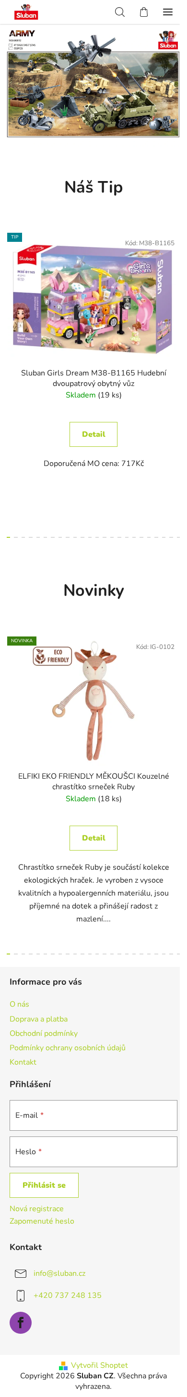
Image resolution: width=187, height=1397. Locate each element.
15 (119, 537)
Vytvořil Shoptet (99, 1365)
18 (141, 537)
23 (178, 537)
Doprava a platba (39, 1019)
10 (82, 537)
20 (156, 537)
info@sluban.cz (59, 1273)
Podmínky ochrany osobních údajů (68, 1048)
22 (171, 537)
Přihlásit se (44, 1185)
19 (149, 537)
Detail (93, 434)
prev (10, 300)
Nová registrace (37, 1209)
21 (163, 537)
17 (134, 537)
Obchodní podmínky (44, 1033)
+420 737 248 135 (68, 1295)
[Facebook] (21, 1323)
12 (97, 537)
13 (104, 537)
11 (90, 537)
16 (127, 537)
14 (112, 537)
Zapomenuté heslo (42, 1221)
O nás (19, 1004)
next (177, 300)
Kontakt (23, 1062)
